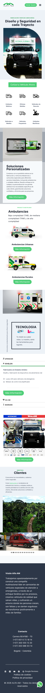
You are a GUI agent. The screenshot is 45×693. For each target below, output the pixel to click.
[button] (22, 541)
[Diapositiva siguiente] (43, 541)
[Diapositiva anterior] (2, 541)
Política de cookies (22, 675)
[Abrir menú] (40, 5)
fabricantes (13, 483)
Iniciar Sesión (31, 5)
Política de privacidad (23, 678)
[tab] (11, 552)
